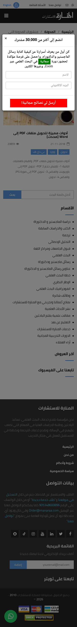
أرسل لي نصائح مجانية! (38, 103)
